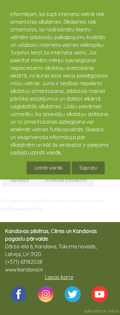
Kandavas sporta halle (21, 208)
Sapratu (88, 168)
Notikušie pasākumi (65, 180)
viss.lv (113, 310)
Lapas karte (59, 277)
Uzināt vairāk (48, 168)
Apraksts (20, 180)
